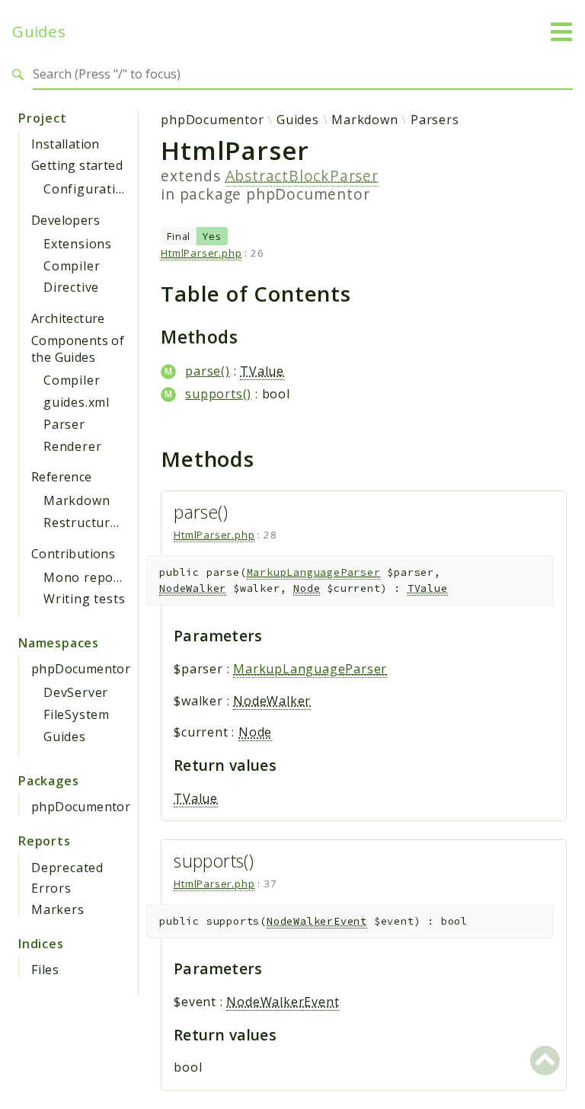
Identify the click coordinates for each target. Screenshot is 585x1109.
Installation (65, 144)
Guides (39, 32)
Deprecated (67, 867)
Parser (64, 424)
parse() (207, 371)
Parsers (435, 119)
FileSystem (76, 714)
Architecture (68, 318)
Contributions (73, 553)
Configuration (87, 189)
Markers (58, 909)
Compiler (71, 265)
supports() (218, 393)
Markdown (76, 500)
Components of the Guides (77, 349)
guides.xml (76, 402)
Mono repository (96, 577)
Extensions (77, 243)
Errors (51, 888)
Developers (65, 220)
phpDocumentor (80, 668)
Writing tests (84, 598)
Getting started (77, 165)
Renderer (72, 446)
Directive (71, 287)
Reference (61, 476)
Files (45, 969)
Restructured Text (100, 522)
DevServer (75, 692)
